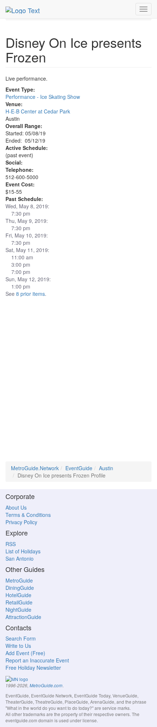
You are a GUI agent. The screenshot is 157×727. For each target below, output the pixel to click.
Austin (106, 468)
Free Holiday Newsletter (33, 667)
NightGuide (18, 609)
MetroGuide (19, 580)
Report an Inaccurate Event (37, 660)
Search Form (20, 638)
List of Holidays (23, 551)
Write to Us (18, 645)
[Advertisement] (78, 383)
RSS (10, 544)
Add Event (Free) (25, 653)
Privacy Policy (21, 522)
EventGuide (78, 468)
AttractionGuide (23, 616)
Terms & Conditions (28, 514)
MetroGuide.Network (35, 468)
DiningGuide (19, 587)
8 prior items (30, 293)
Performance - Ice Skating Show (42, 96)
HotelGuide (18, 595)
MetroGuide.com (46, 685)
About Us (16, 507)
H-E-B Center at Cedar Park (37, 111)
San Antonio (19, 558)
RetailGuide (18, 602)
